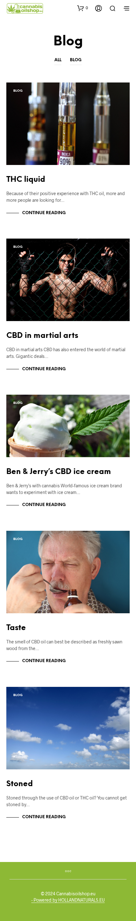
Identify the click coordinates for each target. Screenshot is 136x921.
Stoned (19, 784)
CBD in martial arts (42, 336)
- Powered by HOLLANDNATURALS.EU (68, 900)
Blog (76, 60)
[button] (82, 8)
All (57, 60)
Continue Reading (44, 213)
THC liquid (25, 180)
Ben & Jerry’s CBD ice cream (58, 472)
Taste (16, 628)
